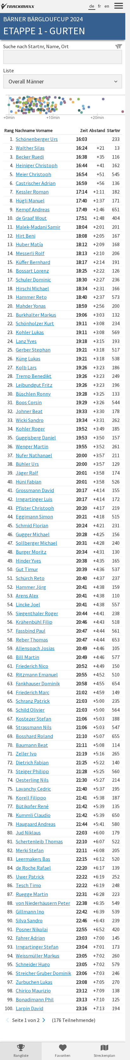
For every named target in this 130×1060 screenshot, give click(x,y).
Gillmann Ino (30, 911)
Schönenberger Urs (37, 139)
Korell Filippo (31, 797)
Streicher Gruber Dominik (43, 973)
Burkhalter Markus (36, 315)
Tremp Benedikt (33, 376)
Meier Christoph (33, 174)
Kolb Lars (26, 367)
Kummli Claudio (33, 815)
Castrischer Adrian (36, 183)
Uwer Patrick (30, 876)
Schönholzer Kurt (35, 323)
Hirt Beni (25, 236)
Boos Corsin (29, 402)
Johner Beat (29, 411)
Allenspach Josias (35, 648)
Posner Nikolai (32, 929)
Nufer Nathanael (34, 455)
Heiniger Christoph (36, 165)
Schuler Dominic (33, 279)
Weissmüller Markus (37, 955)
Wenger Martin (32, 446)
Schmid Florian (32, 525)
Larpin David (29, 1008)
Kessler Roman (32, 191)
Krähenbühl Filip (34, 622)
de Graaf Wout (31, 218)
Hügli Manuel (30, 200)
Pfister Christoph (35, 508)
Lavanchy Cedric (33, 789)
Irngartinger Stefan (37, 947)
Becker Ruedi (30, 157)
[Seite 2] (44, 1020)
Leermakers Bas (33, 859)
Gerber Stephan (33, 349)
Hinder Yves (28, 560)
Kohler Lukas (30, 332)
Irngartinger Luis (34, 499)
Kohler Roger (30, 428)
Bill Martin (27, 657)
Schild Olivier (30, 710)
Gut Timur (27, 569)
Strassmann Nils (33, 727)
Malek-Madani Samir (38, 227)
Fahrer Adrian (30, 938)
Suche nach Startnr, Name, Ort (36, 46)
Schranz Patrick (33, 701)
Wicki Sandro (30, 420)
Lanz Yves (26, 341)
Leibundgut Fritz (34, 385)
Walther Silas (30, 148)
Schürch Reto (30, 578)
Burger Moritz (31, 552)
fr (99, 6)
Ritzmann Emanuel (37, 674)
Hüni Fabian (28, 481)
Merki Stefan (30, 850)
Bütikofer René (32, 806)
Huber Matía (29, 244)
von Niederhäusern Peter (43, 903)
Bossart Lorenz (32, 270)
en (106, 6)
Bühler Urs (27, 464)
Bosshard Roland (34, 736)
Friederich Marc (32, 692)
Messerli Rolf (30, 253)
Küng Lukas (28, 358)
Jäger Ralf (27, 473)
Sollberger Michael (36, 543)
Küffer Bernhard (33, 262)
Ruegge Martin (32, 894)
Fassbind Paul (30, 631)
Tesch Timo (28, 885)
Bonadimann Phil (35, 999)
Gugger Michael (33, 534)
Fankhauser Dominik (38, 683)
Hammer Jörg (31, 587)
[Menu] (118, 6)
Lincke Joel (28, 604)
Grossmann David (35, 490)
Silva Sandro (29, 920)
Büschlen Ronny (33, 394)
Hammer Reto (31, 297)
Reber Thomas (32, 639)
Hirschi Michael (32, 288)
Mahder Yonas (31, 306)
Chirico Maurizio (33, 990)
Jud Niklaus (28, 832)
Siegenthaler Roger (37, 613)
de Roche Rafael (33, 868)
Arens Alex (27, 595)
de (91, 6)
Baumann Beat (32, 745)
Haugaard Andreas (36, 824)
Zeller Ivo (26, 753)
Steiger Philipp (32, 771)
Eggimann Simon (34, 516)
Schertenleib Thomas (39, 841)
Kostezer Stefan (33, 718)
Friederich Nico (32, 666)
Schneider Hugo (33, 964)
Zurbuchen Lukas (34, 982)
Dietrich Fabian (32, 762)
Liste (8, 70)
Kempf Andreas (33, 209)
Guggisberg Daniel (36, 437)
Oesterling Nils (32, 780)
